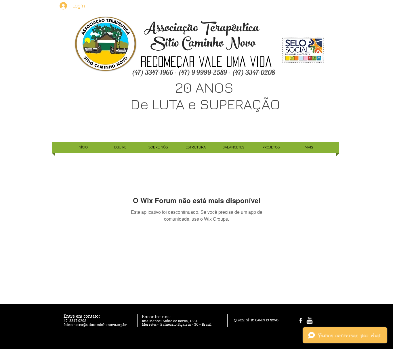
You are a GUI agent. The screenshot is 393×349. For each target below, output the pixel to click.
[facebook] (300, 320)
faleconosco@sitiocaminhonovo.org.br (95, 325)
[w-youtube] (309, 320)
